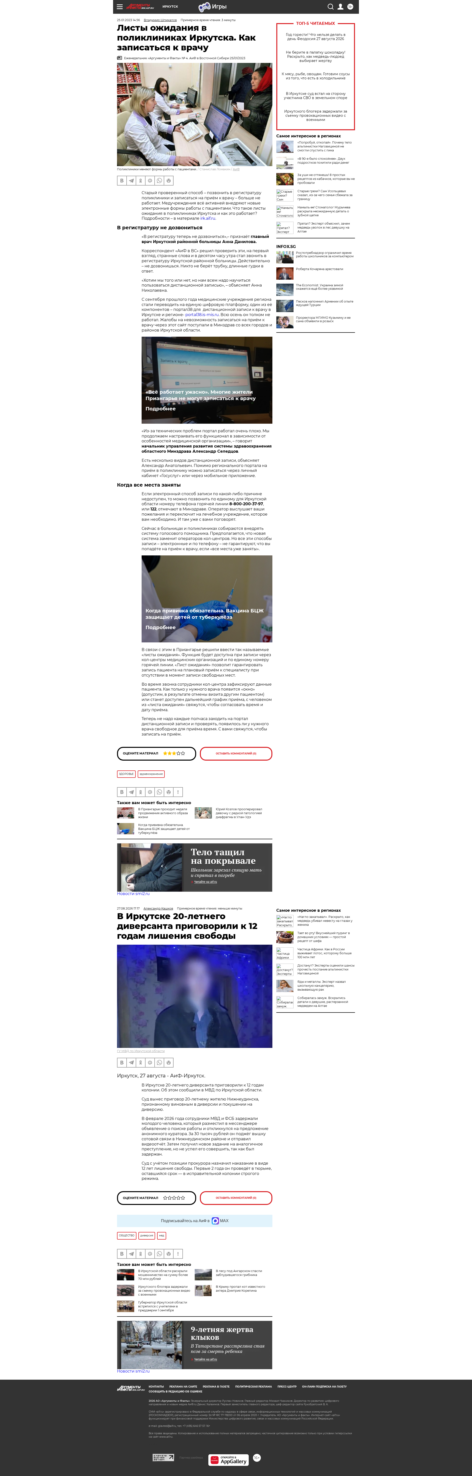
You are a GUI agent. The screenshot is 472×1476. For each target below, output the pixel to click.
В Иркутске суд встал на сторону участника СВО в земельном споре (315, 96)
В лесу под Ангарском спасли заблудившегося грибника (239, 1273)
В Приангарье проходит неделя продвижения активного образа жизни (163, 813)
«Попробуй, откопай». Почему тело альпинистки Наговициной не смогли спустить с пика (324, 146)
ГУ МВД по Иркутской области (141, 1051)
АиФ (236, 169)
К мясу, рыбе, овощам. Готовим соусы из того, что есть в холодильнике (316, 76)
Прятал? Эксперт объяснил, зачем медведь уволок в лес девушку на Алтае (323, 227)
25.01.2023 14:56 (128, 20)
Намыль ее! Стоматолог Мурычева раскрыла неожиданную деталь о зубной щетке (323, 211)
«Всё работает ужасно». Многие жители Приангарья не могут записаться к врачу (201, 395)
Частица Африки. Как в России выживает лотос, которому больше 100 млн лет (324, 953)
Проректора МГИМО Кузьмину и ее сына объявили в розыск (323, 319)
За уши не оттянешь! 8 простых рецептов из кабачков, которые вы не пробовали (326, 179)
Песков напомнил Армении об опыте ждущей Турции (324, 303)
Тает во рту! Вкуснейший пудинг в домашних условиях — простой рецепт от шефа (323, 937)
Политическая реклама (253, 1386)
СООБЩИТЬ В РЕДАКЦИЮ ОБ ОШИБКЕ (175, 1391)
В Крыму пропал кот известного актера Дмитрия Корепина (240, 1288)
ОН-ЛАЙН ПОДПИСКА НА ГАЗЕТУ (324, 1386)
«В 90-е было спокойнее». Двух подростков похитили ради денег (323, 160)
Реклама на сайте (183, 1386)
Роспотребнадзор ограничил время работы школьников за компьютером (325, 254)
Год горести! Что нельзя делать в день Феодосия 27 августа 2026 (316, 37)
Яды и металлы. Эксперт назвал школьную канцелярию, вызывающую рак (321, 985)
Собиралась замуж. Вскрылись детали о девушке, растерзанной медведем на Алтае (322, 1002)
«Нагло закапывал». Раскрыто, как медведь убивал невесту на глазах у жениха (325, 920)
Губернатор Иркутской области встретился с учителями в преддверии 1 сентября (162, 1306)
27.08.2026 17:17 (128, 908)
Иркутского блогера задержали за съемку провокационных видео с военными (315, 115)
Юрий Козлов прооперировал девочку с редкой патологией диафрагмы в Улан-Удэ (239, 813)
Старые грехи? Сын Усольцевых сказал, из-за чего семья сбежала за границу (325, 195)
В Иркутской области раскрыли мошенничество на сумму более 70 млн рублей (163, 1275)
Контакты (156, 1386)
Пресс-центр (287, 1386)
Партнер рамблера (191, 1457)
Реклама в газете (216, 1386)
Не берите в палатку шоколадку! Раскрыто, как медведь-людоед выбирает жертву (315, 56)
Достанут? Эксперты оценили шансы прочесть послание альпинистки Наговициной (325, 969)
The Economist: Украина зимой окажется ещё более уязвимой (319, 287)
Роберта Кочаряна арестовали (319, 269)
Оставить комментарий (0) (236, 753)
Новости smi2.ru (133, 893)
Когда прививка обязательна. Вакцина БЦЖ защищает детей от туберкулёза (205, 614)
